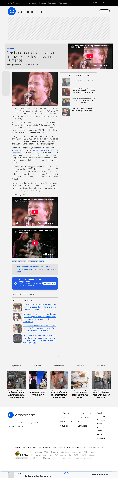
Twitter (100, 423)
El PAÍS (38, 452)
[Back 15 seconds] (61, 474)
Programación (17, 3)
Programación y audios (99, 475)
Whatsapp (101, 438)
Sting (42, 261)
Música (63, 417)
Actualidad (65, 425)
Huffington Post (40, 455)
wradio (56, 455)
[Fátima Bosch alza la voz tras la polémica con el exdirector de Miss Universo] (38, 380)
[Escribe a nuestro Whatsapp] (97, 11)
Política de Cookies (44, 447)
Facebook (101, 420)
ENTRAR (95, 3)
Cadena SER (73, 452)
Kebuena (92, 455)
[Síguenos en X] (85, 11)
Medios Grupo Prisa (21, 458)
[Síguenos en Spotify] (91, 11)
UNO (50, 455)
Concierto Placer (85, 413)
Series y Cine (66, 421)
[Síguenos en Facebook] (82, 11)
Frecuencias (63, 3)
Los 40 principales (46, 452)
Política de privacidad (29, 447)
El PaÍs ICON (62, 460)
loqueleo (78, 460)
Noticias (33, 3)
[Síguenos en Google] (76, 11)
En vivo (10, 3)
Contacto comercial (16, 426)
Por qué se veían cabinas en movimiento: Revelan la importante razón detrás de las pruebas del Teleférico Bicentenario (16, 394)
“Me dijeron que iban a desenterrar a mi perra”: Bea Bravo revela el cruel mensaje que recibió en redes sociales (101, 394)
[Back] (56, 474)
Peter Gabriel (33, 261)
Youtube (100, 427)
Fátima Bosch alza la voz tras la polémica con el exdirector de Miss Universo (38, 393)
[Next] (76, 474)
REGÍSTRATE (105, 3)
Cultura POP (83, 417)
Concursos (42, 3)
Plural (54, 460)
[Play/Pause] (66, 474)
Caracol (92, 452)
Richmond (36, 460)
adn (86, 452)
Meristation (87, 460)
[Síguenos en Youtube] (88, 11)
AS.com (79, 452)
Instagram (101, 416)
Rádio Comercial (95, 460)
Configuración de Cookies (61, 447)
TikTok (99, 434)
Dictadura (22, 261)
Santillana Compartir (65, 452)
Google (100, 413)
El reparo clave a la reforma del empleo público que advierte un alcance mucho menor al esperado (80, 394)
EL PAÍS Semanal (75, 455)
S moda (70, 460)
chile (14, 261)
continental (70, 455)
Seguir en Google (49, 283)
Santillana (55, 452)
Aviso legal (17, 447)
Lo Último (27, 3)
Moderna (46, 460)
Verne (80, 455)
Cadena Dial (86, 455)
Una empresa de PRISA (21, 453)
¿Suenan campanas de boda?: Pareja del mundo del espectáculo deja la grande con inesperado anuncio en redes (59, 394)
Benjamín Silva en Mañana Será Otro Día (34, 267)
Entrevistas (52, 3)
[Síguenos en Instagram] (79, 11)
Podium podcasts (36, 457)
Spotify (99, 430)
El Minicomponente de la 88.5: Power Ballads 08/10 (36, 270)
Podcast (81, 421)
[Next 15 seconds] (71, 474)
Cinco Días (63, 455)
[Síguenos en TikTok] (94, 11)
